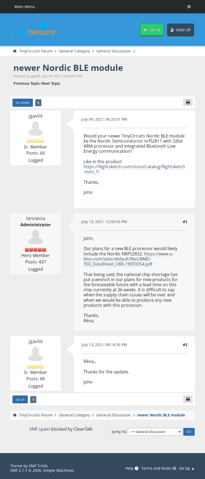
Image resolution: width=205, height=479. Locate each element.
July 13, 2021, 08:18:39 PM (104, 344)
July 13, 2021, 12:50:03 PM (104, 221)
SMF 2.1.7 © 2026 (25, 470)
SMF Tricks (38, 465)
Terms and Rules (156, 468)
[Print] (188, 102)
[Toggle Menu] (189, 6)
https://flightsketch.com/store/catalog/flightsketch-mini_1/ (134, 169)
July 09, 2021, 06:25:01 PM (104, 119)
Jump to (119, 431)
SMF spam (39, 429)
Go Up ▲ (187, 468)
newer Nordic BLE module (68, 67)
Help (130, 468)
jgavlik (36, 115)
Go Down (22, 103)
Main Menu (24, 6)
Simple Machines (58, 470)
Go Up (20, 399)
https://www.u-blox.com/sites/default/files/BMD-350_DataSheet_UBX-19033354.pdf (129, 259)
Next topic (50, 83)
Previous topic (26, 83)
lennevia (35, 218)
